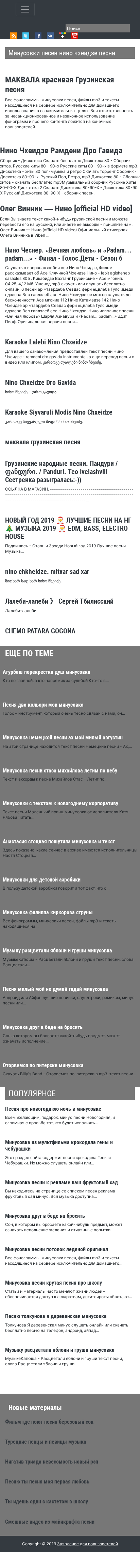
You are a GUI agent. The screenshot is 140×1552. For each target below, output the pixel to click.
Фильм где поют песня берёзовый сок (49, 1422)
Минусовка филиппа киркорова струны (48, 912)
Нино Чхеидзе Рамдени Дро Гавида (61, 150)
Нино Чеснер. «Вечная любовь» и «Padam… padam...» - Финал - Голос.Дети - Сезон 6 (68, 254)
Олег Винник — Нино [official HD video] (66, 208)
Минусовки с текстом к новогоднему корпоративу (60, 803)
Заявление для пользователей (87, 1543)
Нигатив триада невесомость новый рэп (51, 1461)
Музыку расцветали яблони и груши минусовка (57, 950)
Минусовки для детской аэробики (42, 879)
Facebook (38, 35)
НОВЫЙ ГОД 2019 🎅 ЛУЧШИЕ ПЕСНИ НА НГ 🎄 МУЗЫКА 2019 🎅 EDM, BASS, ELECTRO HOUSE (68, 528)
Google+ (62, 35)
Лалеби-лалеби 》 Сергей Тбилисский (59, 601)
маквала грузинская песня (43, 442)
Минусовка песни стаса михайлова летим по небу (60, 770)
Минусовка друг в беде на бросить (43, 1027)
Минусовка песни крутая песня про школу (53, 1283)
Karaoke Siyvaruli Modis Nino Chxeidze (58, 412)
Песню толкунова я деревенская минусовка (56, 1316)
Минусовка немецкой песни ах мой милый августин (63, 737)
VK (50, 35)
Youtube (74, 35)
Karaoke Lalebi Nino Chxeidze (46, 342)
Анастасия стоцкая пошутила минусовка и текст (59, 841)
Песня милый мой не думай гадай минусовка (55, 989)
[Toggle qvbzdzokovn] (25, 9)
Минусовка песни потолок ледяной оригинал (56, 1249)
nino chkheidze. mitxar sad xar (47, 572)
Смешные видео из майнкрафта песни (49, 1522)
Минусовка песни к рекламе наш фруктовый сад (61, 1182)
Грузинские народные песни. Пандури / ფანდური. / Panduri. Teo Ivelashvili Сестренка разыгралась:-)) (61, 471)
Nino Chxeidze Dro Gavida (40, 382)
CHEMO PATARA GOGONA (40, 631)
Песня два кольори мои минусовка (43, 705)
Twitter (25, 35)
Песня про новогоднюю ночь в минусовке (53, 1109)
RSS (13, 35)
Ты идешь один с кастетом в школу (46, 1501)
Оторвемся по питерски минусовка (43, 1065)
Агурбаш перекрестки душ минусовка (46, 672)
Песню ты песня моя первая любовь (47, 1481)
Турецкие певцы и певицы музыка (45, 1442)
